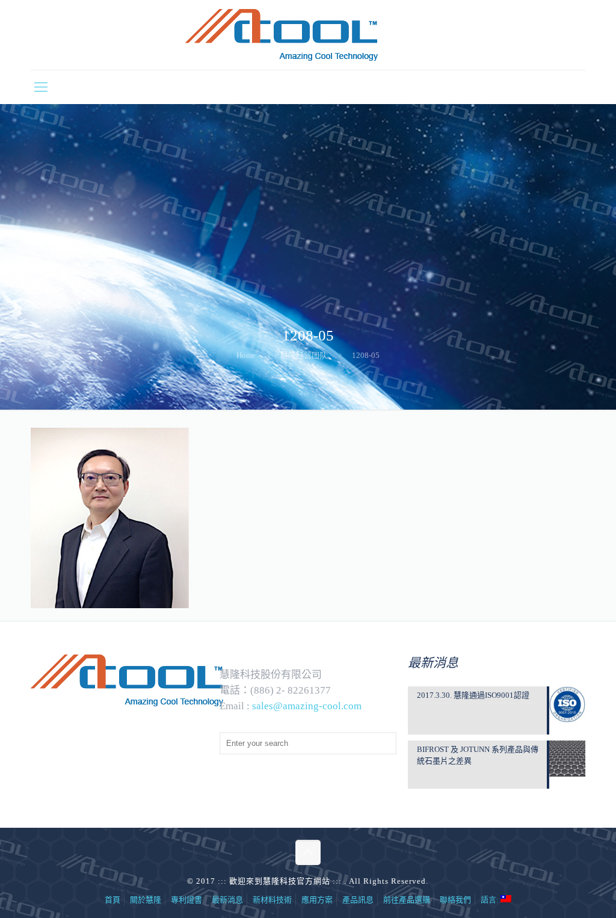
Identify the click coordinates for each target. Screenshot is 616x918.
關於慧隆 (145, 899)
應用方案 (317, 899)
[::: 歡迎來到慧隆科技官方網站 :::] (308, 35)
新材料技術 (272, 899)
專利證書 (186, 899)
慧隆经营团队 (303, 355)
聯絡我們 (455, 899)
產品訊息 (358, 899)
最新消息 (227, 899)
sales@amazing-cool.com (307, 706)
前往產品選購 (406, 899)
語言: (490, 899)
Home (246, 355)
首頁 (112, 899)
